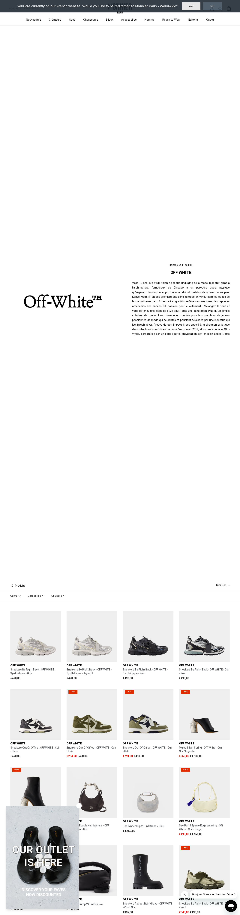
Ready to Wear (171, 19)
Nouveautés (33, 19)
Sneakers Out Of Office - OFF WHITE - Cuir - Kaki (91, 749)
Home (172, 265)
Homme (149, 19)
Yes (191, 6)
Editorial (193, 19)
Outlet (210, 19)
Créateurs (55, 19)
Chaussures (90, 19)
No (212, 6)
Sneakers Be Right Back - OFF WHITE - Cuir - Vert (204, 905)
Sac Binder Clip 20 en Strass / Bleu (143, 826)
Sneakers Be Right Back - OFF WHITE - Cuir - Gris (204, 671)
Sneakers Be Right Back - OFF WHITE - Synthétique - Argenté (89, 671)
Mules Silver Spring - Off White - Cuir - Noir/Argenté (201, 749)
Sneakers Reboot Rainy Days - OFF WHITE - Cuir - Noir (147, 905)
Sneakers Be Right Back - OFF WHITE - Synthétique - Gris (33, 671)
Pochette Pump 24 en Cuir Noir (85, 904)
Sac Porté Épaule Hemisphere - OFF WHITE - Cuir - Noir (88, 827)
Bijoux (109, 19)
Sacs (72, 19)
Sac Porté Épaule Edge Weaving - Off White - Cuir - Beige (201, 827)
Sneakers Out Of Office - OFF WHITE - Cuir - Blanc (35, 749)
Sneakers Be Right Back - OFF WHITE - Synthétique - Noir (145, 671)
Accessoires (129, 19)
